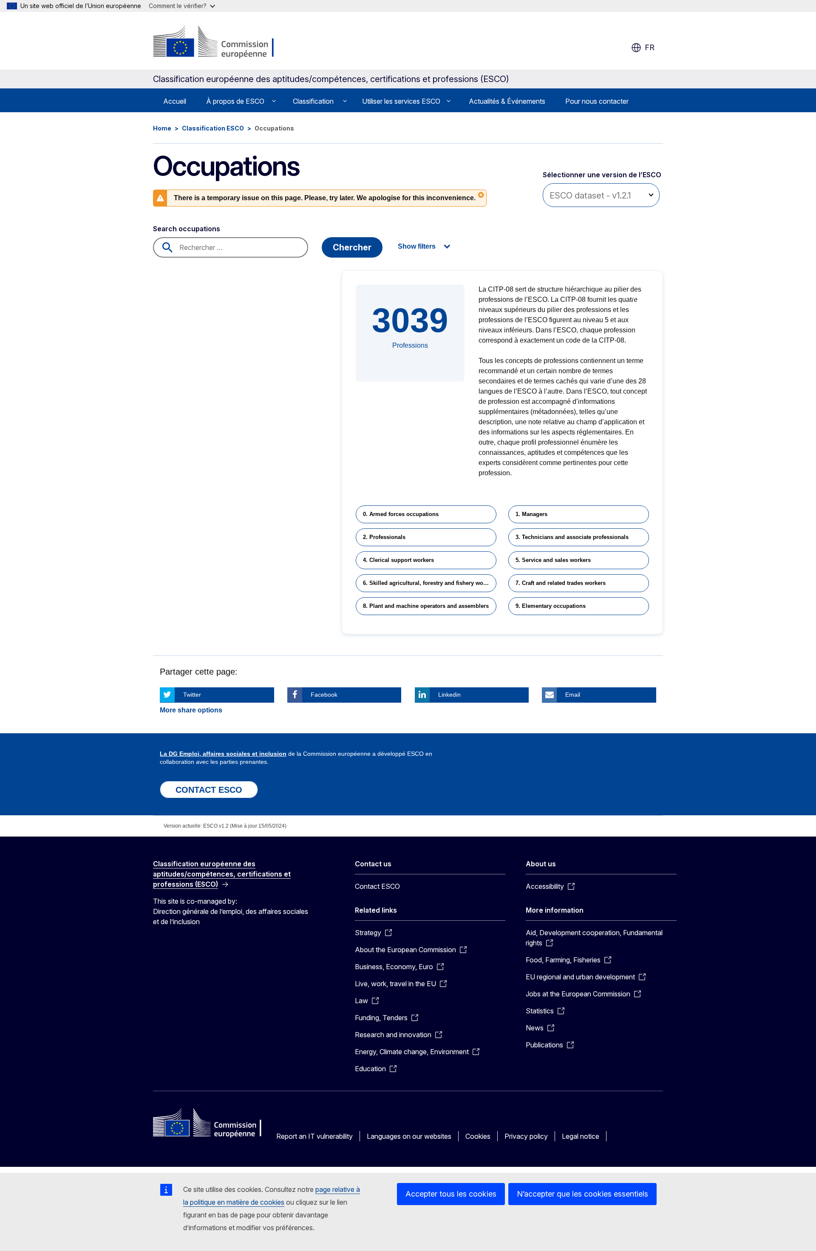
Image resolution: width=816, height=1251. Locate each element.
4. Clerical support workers (398, 560)
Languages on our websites (409, 1136)
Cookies (477, 1136)
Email (572, 694)
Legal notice (580, 1136)
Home (162, 128)
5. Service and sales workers (553, 560)
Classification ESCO (213, 128)
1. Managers (531, 514)
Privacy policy (526, 1136)
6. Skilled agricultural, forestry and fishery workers (429, 583)
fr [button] (649, 47)
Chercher (352, 247)
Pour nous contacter (597, 101)
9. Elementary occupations (551, 606)
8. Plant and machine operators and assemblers (426, 606)
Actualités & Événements (507, 101)
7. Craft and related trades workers (561, 583)
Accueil (174, 101)
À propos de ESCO (235, 101)
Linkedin (449, 694)
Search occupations (186, 228)
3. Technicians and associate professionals (572, 537)
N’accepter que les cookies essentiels (582, 1193)
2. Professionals (384, 537)
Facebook (324, 694)
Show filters (417, 246)
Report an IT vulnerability (314, 1136)
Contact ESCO (377, 886)
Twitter (192, 694)
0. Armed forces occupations (401, 514)
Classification (313, 101)
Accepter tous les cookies (450, 1193)
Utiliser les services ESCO (401, 101)
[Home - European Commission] (221, 43)
